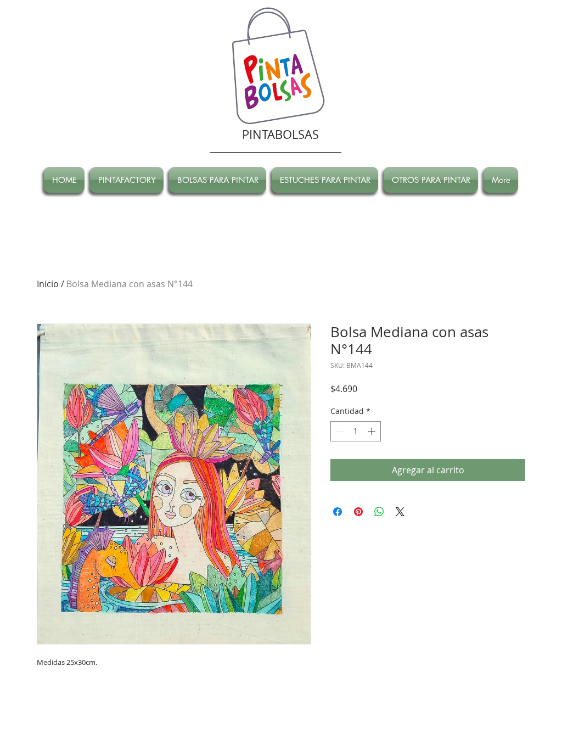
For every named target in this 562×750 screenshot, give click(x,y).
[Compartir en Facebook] (337, 511)
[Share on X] (400, 511)
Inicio (48, 284)
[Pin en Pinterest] (358, 511)
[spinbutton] (356, 431)
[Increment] (372, 431)
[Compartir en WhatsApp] (379, 511)
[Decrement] (339, 431)
